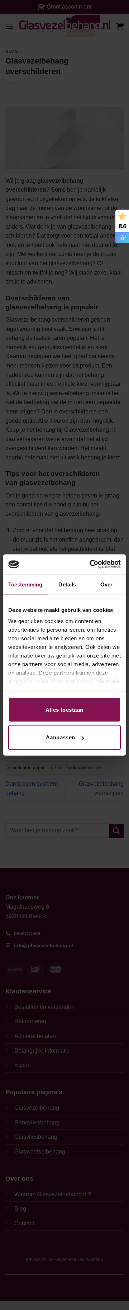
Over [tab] (106, 584)
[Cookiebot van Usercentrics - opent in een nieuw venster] (91, 564)
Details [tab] (67, 584)
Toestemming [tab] (25, 584)
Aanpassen (60, 737)
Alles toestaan (64, 709)
